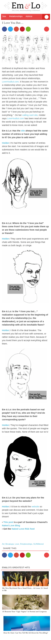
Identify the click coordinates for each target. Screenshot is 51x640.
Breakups (9, 544)
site (23, 130)
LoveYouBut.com (10, 81)
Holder (5, 143)
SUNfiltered (38, 544)
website (35, 506)
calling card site (30, 115)
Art (3, 544)
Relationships (26, 544)
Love (17, 544)
